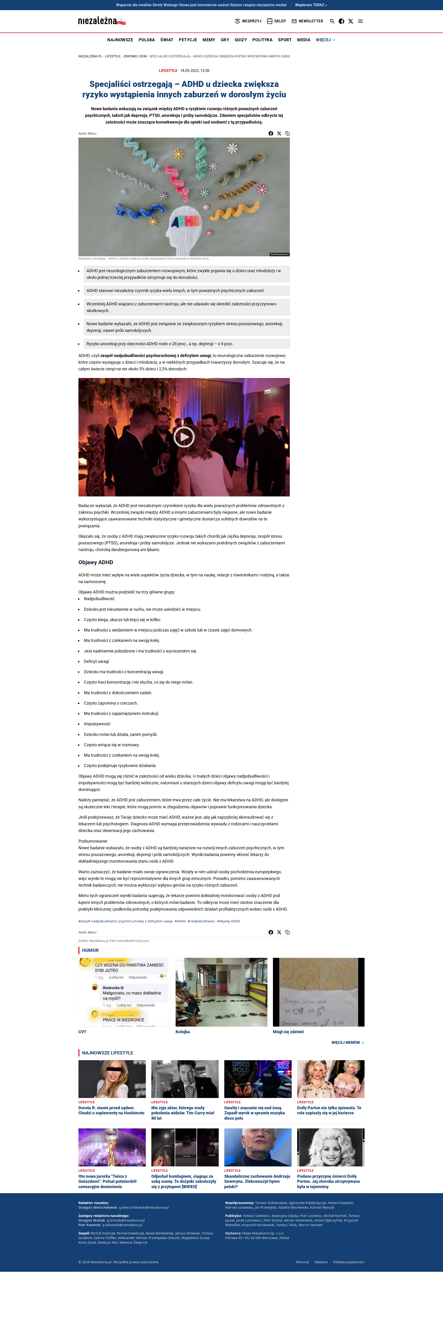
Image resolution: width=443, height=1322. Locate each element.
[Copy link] (287, 133)
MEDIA (303, 39)
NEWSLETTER (311, 21)
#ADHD (180, 921)
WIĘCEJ (323, 39)
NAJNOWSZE (120, 39)
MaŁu (92, 133)
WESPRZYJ (251, 21)
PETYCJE (188, 39)
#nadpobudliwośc (201, 921)
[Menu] (360, 21)
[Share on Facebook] (271, 133)
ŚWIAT (166, 39)
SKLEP (280, 21)
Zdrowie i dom (135, 56)
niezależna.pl (90, 56)
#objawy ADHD (228, 921)
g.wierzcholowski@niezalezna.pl (144, 1207)
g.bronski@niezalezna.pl (126, 1220)
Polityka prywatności (349, 1262)
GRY (225, 39)
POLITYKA (262, 39)
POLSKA (147, 39)
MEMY (209, 39)
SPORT (285, 39)
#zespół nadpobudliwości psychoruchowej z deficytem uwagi (125, 921)
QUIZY (241, 39)
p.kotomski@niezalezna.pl (122, 1225)
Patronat (302, 1262)
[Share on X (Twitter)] (279, 133)
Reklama (321, 1262)
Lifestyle (113, 56)
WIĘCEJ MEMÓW (346, 1042)
